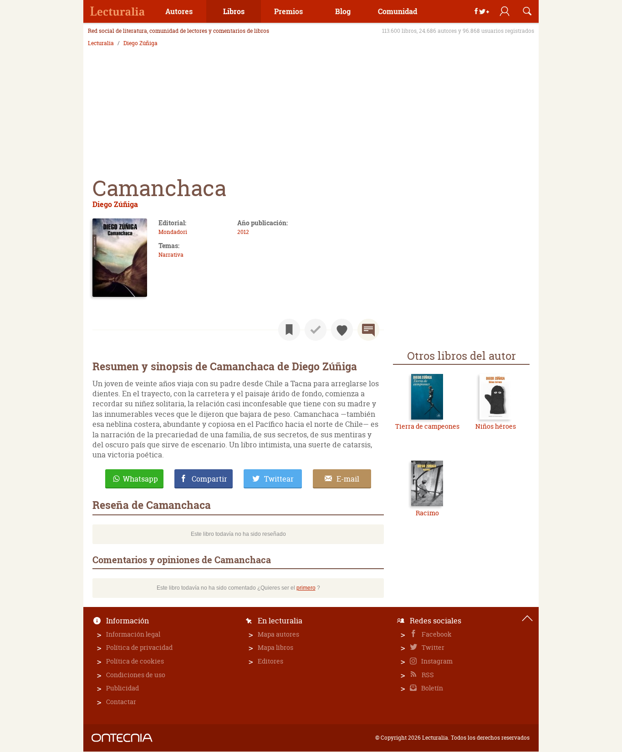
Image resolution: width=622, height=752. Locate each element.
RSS (427, 674)
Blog (343, 11)
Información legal (133, 634)
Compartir (209, 479)
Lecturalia (101, 43)
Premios (288, 11)
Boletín (431, 688)
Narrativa (171, 255)
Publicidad (122, 688)
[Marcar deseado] (342, 330)
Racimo (427, 512)
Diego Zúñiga (140, 43)
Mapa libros (275, 647)
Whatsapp (140, 479)
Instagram (436, 661)
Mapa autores (278, 634)
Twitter (432, 647)
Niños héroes (495, 426)
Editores (270, 661)
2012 (243, 232)
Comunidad (397, 11)
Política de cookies (135, 661)
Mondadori (172, 232)
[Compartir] (481, 11)
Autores (179, 11)
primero (306, 588)
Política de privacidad (139, 647)
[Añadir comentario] (368, 330)
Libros (234, 11)
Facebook (436, 634)
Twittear (279, 479)
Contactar (121, 701)
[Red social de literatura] (117, 11)
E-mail (347, 479)
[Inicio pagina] (527, 618)
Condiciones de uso (135, 674)
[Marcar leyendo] (289, 330)
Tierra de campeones (427, 426)
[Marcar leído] (315, 330)
